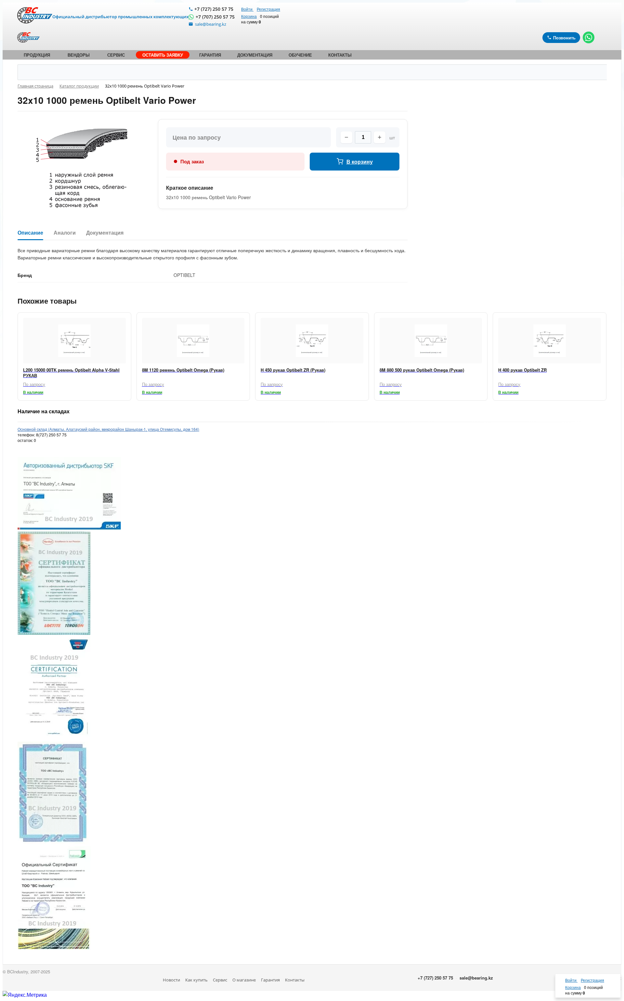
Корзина (249, 16)
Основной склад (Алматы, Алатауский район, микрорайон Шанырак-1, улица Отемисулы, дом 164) (108, 429)
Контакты (295, 980)
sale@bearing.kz (476, 978)
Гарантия (270, 980)
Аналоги (65, 233)
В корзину (359, 161)
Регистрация (268, 9)
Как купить (196, 980)
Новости (171, 980)
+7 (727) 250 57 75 (213, 9)
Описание (30, 233)
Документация (105, 233)
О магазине (244, 980)
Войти (247, 9)
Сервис (220, 980)
